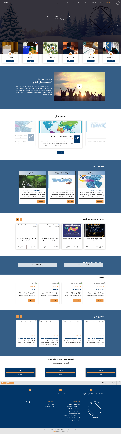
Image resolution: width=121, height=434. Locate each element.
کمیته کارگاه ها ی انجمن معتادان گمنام (72, 415)
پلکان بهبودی (55, 289)
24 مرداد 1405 (31, 286)
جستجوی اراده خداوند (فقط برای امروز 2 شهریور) (27, 339)
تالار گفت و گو (70, 58)
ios (4, 383)
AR (2, 3)
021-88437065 (49, 404)
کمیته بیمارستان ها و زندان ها (74, 418)
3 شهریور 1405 (54, 335)
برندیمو (54, 431)
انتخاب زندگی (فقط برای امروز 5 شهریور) (95, 338)
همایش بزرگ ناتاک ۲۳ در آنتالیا (65, 136)
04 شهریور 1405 (77, 286)
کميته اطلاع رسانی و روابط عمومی (73, 406)
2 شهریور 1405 (31, 335)
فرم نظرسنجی (73, 3)
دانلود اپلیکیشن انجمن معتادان (108, 383)
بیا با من (33, 289)
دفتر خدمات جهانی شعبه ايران (74, 409)
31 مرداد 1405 (54, 286)
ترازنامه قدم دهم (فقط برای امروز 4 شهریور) (72, 338)
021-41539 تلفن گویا (48, 406)
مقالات (101, 277)
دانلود (67, 3)
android (11, 383)
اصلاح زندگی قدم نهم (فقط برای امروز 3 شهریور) (50, 339)
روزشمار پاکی (10, 58)
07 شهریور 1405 (99, 286)
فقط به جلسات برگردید (99, 289)
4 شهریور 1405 (77, 335)
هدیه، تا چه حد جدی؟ (76, 289)
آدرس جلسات (110, 58)
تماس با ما (52, 3)
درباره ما (87, 3)
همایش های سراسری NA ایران (93, 219)
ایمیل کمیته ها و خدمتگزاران (74, 404)
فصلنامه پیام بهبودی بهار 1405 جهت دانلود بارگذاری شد (34, 190)
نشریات (30, 58)
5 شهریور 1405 (99, 335)
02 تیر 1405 (24, 137)
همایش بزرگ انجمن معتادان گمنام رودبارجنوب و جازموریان (72, 239)
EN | (6, 3)
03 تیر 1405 (68, 138)
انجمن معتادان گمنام (110, 3)
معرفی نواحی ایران (50, 58)
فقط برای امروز (99, 316)
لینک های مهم (60, 3)
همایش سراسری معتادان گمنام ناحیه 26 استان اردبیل (49, 239)
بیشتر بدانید (111, 61)
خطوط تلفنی (79, 3)
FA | (4, 3)
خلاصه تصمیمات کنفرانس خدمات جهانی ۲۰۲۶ (17, 135)
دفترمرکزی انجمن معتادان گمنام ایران (72, 411)
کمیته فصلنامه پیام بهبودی (74, 413)
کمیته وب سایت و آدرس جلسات (73, 420)
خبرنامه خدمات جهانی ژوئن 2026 (67, 190)
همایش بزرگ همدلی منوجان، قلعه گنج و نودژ (26, 239)
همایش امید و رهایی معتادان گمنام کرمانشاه (95, 239)
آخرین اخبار (60, 116)
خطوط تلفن (91, 58)
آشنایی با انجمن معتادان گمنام (98, 3)
